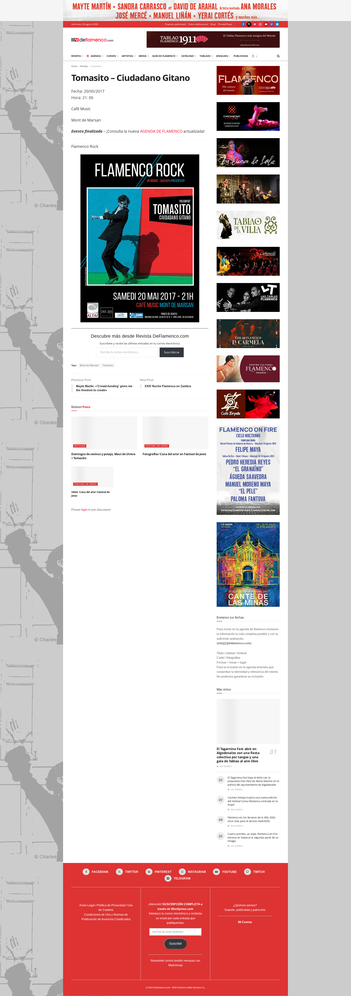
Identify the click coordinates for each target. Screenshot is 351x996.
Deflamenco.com (161, 987)
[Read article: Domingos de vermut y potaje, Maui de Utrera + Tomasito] (104, 432)
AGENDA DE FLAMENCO (161, 131)
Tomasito (108, 365)
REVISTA (76, 56)
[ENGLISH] (222, 56)
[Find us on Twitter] (249, 24)
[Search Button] (278, 55)
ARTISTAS (127, 56)
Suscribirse (171, 352)
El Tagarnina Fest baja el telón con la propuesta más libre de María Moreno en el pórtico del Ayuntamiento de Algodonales (253, 781)
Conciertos (96, 66)
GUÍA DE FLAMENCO (163, 56)
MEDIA (142, 56)
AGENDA (96, 56)
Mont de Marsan (89, 365)
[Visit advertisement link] (175, 10)
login (84, 509)
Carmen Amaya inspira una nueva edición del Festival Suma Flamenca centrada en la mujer (253, 801)
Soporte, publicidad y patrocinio (244, 910)
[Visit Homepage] (92, 39)
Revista (84, 66)
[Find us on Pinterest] (254, 24)
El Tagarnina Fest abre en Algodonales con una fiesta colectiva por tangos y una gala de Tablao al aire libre (238, 755)
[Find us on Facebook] (243, 24)
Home (74, 66)
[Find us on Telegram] (277, 24)
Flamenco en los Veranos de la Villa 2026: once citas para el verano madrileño (252, 819)
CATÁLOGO (187, 56)
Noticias (79, 446)
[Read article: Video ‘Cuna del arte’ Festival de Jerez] (92, 476)
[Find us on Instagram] (260, 24)
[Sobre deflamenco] (198, 24)
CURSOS (111, 56)
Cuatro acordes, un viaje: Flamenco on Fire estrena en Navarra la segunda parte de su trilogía (253, 837)
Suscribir (175, 943)
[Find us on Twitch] (271, 24)
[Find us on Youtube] (266, 24)
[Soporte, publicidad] (175, 24)
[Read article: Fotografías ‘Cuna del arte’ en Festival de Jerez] (175, 432)
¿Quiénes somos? (245, 905)
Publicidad (241, 56)
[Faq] (213, 24)
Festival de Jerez (157, 446)
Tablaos (205, 56)
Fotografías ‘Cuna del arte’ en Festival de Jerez (174, 454)
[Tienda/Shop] (225, 24)
